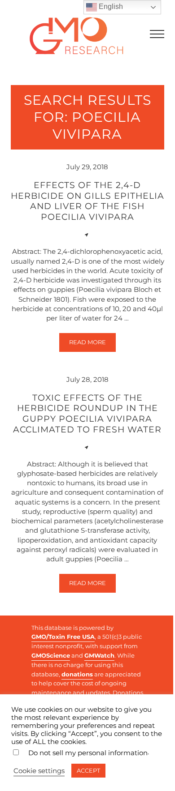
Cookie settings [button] (39, 771)
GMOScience (50, 655)
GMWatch (99, 655)
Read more (92, 344)
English (110, 6)
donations (77, 674)
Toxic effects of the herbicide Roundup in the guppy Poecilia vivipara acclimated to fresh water (87, 414)
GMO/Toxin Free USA (63, 636)
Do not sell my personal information (88, 753)
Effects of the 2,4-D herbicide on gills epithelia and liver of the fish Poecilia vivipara (87, 201)
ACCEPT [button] (88, 770)
